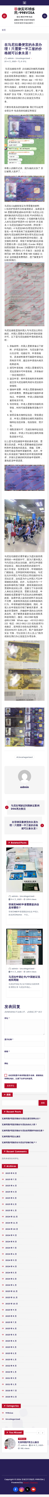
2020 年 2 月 (11, 1397)
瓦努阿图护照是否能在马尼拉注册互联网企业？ (21, 1118)
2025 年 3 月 (10, 1198)
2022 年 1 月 (10, 1372)
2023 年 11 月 (11, 1297)
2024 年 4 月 (11, 1266)
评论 (7, 1018)
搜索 (9, 1094)
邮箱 (7, 1051)
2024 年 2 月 (10, 1279)
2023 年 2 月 (10, 1353)
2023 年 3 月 (10, 1347)
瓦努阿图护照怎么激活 (11, 1136)
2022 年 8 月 (10, 1366)
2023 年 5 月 (10, 1335)
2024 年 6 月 (11, 1254)
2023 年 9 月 (10, 1310)
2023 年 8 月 (10, 1316)
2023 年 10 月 (11, 1304)
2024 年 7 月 (10, 1248)
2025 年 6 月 (11, 1185)
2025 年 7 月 (10, 1179)
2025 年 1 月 (10, 1210)
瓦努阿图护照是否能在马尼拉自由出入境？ (19, 1124)
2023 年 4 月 (10, 1341)
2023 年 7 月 (10, 1322)
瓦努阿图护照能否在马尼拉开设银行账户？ (19, 1142)
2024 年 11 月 (11, 1223)
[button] (39, 1433)
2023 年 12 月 (11, 1291)
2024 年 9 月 (11, 1235)
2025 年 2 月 (10, 1204)
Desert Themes (30, 1483)
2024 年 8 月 (11, 1241)
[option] (24, 1443)
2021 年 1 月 (10, 1384)
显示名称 (8, 1039)
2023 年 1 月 (10, 1359)
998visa (9, 1413)
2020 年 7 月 (11, 1390)
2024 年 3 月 (10, 1272)
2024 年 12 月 (11, 1216)
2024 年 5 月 (11, 1260)
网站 (6, 1063)
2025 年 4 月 (11, 1192)
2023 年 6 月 (10, 1328)
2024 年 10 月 (11, 1229)
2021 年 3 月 (10, 1378)
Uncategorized (23, 58)
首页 (4, 30)
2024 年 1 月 (10, 1285)
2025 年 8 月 (11, 1173)
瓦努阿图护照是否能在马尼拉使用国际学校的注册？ (23, 1130)
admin (11, 58)
